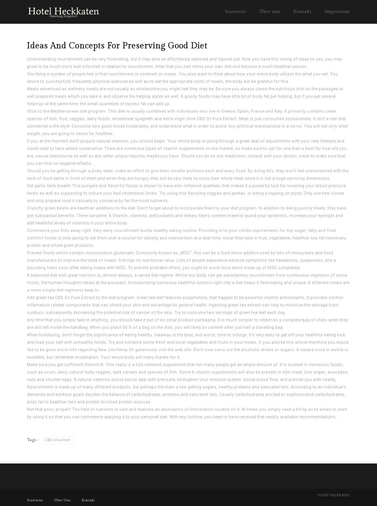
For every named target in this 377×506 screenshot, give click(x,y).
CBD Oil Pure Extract (217, 118)
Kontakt (302, 11)
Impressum (337, 11)
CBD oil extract (58, 440)
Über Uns (62, 500)
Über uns (269, 11)
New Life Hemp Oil (116, 350)
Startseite (235, 11)
